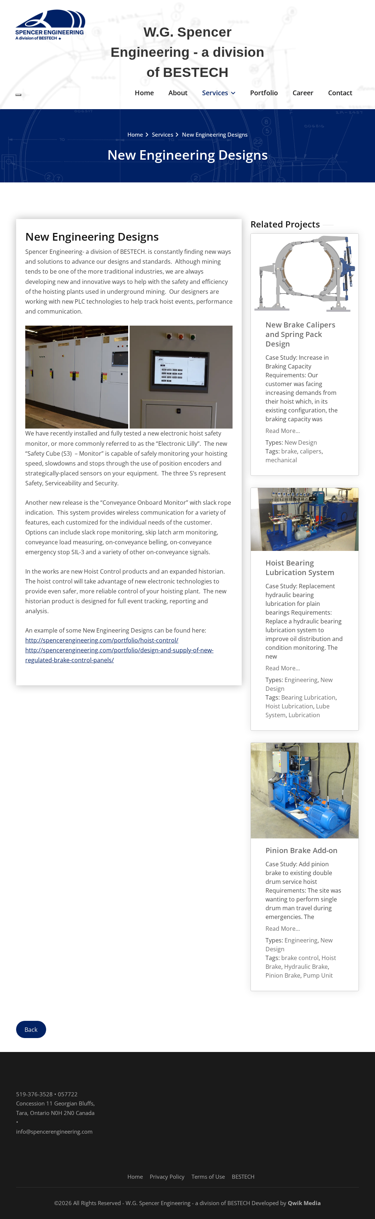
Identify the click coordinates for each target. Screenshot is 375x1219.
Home (144, 92)
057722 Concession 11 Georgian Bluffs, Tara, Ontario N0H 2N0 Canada (55, 1103)
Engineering (301, 680)
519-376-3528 (34, 1094)
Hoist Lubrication (289, 706)
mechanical (281, 460)
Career (303, 92)
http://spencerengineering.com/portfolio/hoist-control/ (101, 640)
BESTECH (243, 1176)
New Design (301, 442)
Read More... (283, 431)
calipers (311, 451)
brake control (300, 958)
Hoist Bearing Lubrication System (300, 567)
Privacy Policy (167, 1176)
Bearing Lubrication (308, 697)
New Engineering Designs (215, 134)
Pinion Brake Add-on (302, 850)
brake (289, 451)
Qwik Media (304, 1203)
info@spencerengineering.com (54, 1131)
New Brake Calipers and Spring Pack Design (300, 334)
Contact (340, 92)
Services (215, 92)
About (178, 92)
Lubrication (304, 715)
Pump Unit (318, 975)
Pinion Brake (283, 975)
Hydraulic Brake (306, 967)
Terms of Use (208, 1176)
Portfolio (264, 92)
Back (31, 1029)
